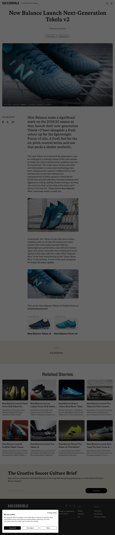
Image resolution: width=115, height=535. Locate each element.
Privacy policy (52, 512)
